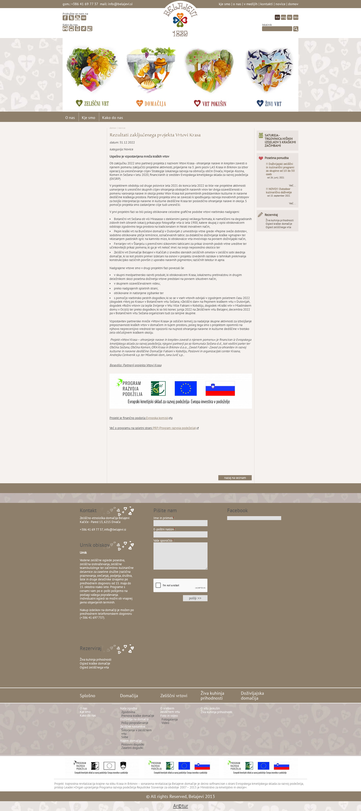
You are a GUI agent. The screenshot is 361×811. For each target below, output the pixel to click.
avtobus (71, 28)
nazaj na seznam (235, 478)
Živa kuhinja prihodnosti (214, 72)
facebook (65, 17)
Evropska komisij (157, 418)
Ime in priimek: (164, 518)
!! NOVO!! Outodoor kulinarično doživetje (279, 190)
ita (289, 17)
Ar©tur (180, 805)
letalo (83, 28)
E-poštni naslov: (164, 529)
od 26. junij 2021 (275, 177)
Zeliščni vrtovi (97, 72)
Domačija (155, 72)
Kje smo (224, 3)
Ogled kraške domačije (279, 223)
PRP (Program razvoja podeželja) (174, 428)
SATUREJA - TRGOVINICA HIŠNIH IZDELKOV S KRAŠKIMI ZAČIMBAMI (280, 140)
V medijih (251, 3)
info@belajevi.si (120, 3)
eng (283, 17)
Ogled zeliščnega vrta (278, 227)
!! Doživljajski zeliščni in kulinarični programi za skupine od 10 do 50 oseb (280, 169)
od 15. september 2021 (278, 195)
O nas (237, 3)
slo (277, 17)
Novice (280, 3)
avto (65, 28)
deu (296, 17)
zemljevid (89, 28)
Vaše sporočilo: (163, 540)
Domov (293, 3)
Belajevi (180, 20)
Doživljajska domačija (273, 72)
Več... (292, 185)
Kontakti (266, 3)
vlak (77, 28)
